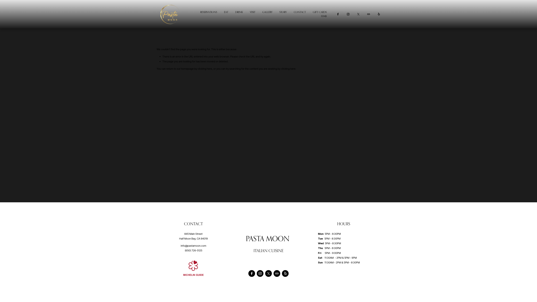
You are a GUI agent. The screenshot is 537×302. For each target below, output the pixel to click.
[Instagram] (348, 14)
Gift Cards (320, 12)
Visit (252, 12)
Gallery (267, 12)
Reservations (208, 12)
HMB (324, 16)
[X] (358, 14)
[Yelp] (378, 14)
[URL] (368, 14)
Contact (300, 12)
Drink (239, 12)
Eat (226, 12)
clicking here (205, 68)
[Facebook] (338, 14)
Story (283, 12)
